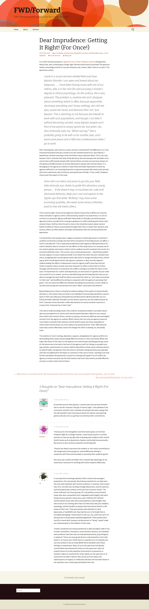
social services (55, 55)
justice (85, 53)
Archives (36, 29)
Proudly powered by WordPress (74, 604)
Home (16, 29)
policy (101, 53)
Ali (40, 483)
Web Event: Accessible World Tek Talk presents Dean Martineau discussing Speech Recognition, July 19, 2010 (64, 373)
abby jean (68, 55)
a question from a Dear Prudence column (79, 62)
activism (67, 53)
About (25, 29)
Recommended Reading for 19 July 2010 (115, 377)
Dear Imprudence (76, 53)
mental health (93, 53)
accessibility (58, 53)
